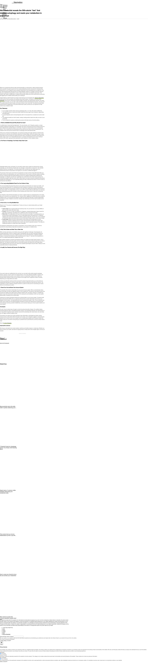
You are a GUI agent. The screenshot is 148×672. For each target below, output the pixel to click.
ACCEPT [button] (9, 640)
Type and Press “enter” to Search (6, 636)
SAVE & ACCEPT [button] (3, 661)
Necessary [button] (2, 652)
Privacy (3, 630)
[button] (17, 2)
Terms (3, 629)
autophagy (2, 100)
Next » (22, 338)
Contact (3, 631)
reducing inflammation (39, 97)
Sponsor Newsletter (6, 634)
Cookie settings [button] (3, 640)
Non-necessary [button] (3, 657)
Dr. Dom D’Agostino (7, 323)
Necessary (3, 653)
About (3, 633)
